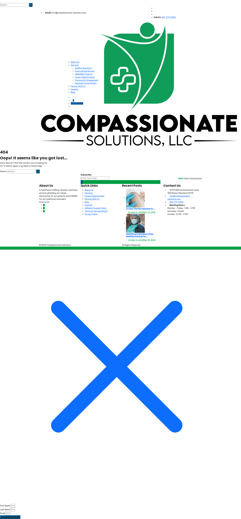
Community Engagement (87, 80)
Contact (88, 205)
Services (75, 65)
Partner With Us (78, 86)
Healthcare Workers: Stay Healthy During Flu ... (139, 235)
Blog (73, 92)
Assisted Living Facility (86, 83)
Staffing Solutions (83, 68)
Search (3, 171)
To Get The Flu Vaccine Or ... (140, 208)
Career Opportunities (85, 77)
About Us (75, 62)
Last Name (5, 509)
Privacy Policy (91, 214)
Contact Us (76, 103)
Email (2, 513)
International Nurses (84, 71)
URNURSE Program (83, 74)
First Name (5, 506)
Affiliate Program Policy (96, 208)
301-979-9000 (176, 202)
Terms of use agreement (96, 211)
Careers (74, 89)
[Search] (38, 171)
